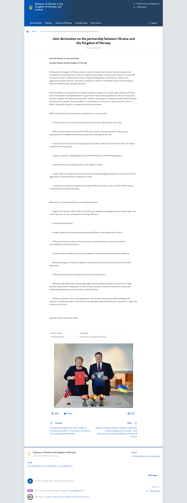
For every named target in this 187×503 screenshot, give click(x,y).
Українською (141, 7)
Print (132, 413)
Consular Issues (81, 23)
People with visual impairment (148, 4)
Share (57, 413)
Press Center (96, 23)
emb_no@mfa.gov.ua (35, 466)
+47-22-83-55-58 (153, 457)
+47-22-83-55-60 (138, 457)
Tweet (69, 413)
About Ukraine (36, 23)
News (34, 31)
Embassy (48, 23)
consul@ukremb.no (66, 466)
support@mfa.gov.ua (77, 491)
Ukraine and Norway (63, 23)
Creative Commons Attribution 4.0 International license (70, 497)
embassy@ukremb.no (50, 466)
